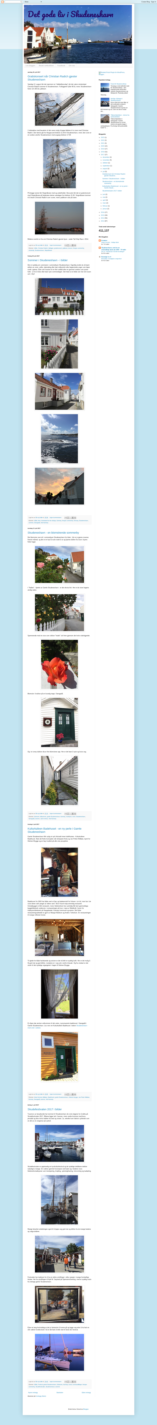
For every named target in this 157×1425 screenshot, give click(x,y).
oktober (105, 163)
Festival (40, 1384)
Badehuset (51, 1097)
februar (105, 206)
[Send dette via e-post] (66, 245)
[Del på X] (70, 245)
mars (104, 203)
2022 (103, 140)
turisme (37, 818)
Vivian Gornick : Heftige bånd (110, 242)
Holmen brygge (73, 1097)
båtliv (35, 248)
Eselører (104, 240)
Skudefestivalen (40, 1386)
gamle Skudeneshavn (53, 816)
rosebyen (69, 816)
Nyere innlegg (33, 1392)
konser (70, 248)
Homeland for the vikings (48, 520)
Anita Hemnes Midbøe (40, 1097)
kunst (70, 1384)
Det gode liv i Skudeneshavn (70, 14)
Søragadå (37, 522)
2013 (103, 221)
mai (104, 197)
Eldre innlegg (86, 1392)
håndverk (60, 1384)
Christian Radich (43, 248)
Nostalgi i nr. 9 (106, 257)
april (104, 200)
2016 (103, 212)
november (106, 160)
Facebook (61, 66)
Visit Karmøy (44, 522)
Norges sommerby (78, 248)
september (106, 166)
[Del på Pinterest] (75, 245)
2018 (103, 152)
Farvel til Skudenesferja (118, 84)
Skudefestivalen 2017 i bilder (45, 1109)
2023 (103, 137)
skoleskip (31, 250)
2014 (103, 218)
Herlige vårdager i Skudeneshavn (117, 99)
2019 (103, 149)
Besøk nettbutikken (46, 66)
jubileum (65, 248)
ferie (39, 520)
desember (106, 157)
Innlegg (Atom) (41, 1396)
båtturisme (43, 816)
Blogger (85, 1409)
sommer (31, 522)
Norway (76, 520)
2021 (103, 143)
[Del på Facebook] (73, 245)
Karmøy (59, 520)
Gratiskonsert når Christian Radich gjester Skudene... (113, 175)
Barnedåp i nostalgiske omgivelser (111, 258)
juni (104, 194)
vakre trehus (44, 818)
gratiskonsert (58, 248)
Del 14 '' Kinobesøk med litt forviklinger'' (113, 251)
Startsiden (59, 1392)
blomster (36, 816)
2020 (103, 146)
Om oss (72, 66)
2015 (103, 215)
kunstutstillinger (77, 1384)
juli (104, 171)
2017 (103, 154)
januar (105, 209)
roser (73, 816)
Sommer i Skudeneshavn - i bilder (48, 260)
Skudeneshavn (39, 250)
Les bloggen (30, 66)
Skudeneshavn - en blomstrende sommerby (53, 532)
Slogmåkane (48, 250)
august (105, 168)
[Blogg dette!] (68, 245)
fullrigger (50, 248)
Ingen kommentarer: (56, 245)
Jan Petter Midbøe (83, 1097)
